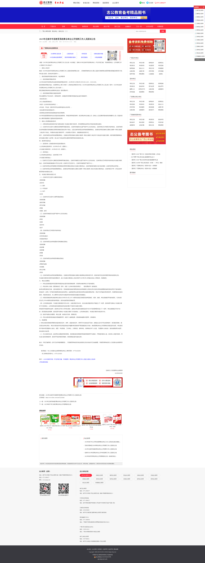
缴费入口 (132, 89)
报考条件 (151, 62)
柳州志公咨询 (200, 13)
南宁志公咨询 (200, 10)
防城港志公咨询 (200, 56)
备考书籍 (132, 74)
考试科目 (132, 65)
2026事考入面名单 (56, 53)
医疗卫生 (117, 26)
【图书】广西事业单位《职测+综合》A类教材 (144, 165)
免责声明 (110, 549)
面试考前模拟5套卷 (70, 57)
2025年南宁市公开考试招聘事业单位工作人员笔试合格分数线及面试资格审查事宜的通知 (110, 442)
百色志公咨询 (200, 20)
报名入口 (141, 68)
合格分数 (132, 71)
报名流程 (141, 122)
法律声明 (105, 549)
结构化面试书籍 (98, 53)
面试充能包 (84, 57)
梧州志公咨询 (200, 30)
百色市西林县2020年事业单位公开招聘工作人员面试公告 (101, 445)
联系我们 (100, 549)
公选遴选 (151, 74)
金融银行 (128, 26)
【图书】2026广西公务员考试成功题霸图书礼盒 (91, 426)
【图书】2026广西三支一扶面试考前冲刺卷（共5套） (50, 426)
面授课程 (106, 3)
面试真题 (151, 107)
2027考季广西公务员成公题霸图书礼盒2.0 (142, 157)
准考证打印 (142, 89)
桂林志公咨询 (200, 17)
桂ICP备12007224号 (102, 559)
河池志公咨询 (200, 33)
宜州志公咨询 (200, 36)
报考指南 (132, 68)
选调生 (161, 74)
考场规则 (160, 68)
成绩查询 (160, 89)
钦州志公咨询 (200, 26)
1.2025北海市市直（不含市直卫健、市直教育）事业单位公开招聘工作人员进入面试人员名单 (69, 359)
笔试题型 (141, 107)
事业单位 (74, 26)
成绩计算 (141, 71)
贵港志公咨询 (200, 46)
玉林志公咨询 (200, 23)
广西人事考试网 (46, 31)
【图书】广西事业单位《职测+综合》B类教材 (144, 168)
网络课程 (141, 74)
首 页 (43, 26)
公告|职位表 (70, 53)
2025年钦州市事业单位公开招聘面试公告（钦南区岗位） (101, 456)
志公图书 (115, 3)
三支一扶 (139, 26)
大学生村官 (149, 26)
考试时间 (141, 65)
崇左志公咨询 (200, 53)
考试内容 (160, 122)
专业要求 (151, 65)
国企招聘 (96, 26)
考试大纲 (141, 62)
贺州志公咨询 (200, 49)
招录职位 (160, 62)
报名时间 (141, 86)
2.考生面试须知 (43, 362)
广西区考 (53, 26)
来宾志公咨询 (200, 43)
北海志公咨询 (200, 39)
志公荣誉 (94, 549)
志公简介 (89, 549)
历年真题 (160, 71)
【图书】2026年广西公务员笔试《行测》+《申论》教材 (112, 425)
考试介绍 (151, 68)
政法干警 (106, 26)
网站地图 (116, 549)
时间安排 (84, 53)
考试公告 (132, 62)
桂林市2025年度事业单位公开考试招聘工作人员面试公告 (101, 452)
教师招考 (85, 26)
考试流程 (160, 65)
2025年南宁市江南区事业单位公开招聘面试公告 (57, 404)
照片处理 (151, 86)
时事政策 (160, 26)
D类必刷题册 (98, 57)
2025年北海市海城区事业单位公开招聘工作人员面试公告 (60, 401)
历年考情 (151, 71)
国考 (63, 26)
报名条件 (132, 122)
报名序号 (160, 86)
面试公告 (61, 31)
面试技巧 (151, 110)
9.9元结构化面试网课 (56, 57)
